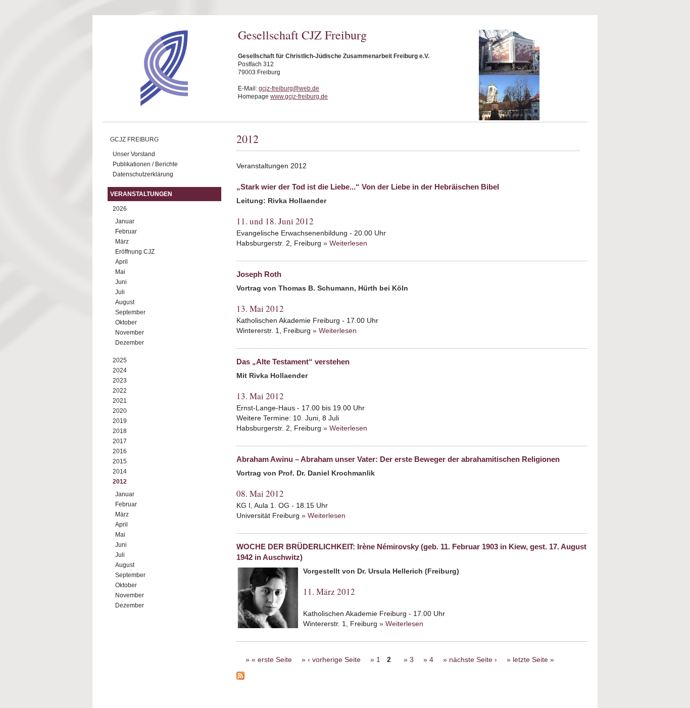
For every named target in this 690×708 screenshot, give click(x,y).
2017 (120, 441)
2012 (120, 481)
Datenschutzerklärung (143, 174)
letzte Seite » (533, 659)
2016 (120, 451)
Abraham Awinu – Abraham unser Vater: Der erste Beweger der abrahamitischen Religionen (398, 459)
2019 (120, 420)
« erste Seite (272, 659)
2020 (120, 410)
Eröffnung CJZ (135, 251)
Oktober (126, 322)
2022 (120, 390)
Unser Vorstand (134, 154)
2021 (120, 400)
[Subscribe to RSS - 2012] (411, 677)
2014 (120, 471)
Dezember (129, 342)
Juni (121, 282)
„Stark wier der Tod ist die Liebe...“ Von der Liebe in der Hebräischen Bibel (367, 186)
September (130, 312)
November (129, 332)
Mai (120, 271)
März (122, 241)
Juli (120, 292)
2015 (120, 461)
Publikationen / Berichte (145, 164)
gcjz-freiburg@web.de (289, 88)
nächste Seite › (473, 659)
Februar (126, 231)
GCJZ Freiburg (134, 139)
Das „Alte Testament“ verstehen (293, 361)
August (124, 302)
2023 (120, 380)
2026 (120, 208)
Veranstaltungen (141, 194)
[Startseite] (146, 104)
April (121, 261)
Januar (124, 221)
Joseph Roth (258, 274)
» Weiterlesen (345, 243)
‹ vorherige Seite (334, 659)
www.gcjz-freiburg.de (299, 96)
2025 (120, 360)
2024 (120, 370)
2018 (120, 431)
